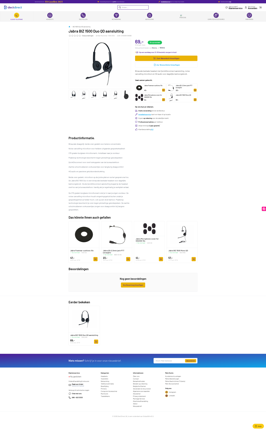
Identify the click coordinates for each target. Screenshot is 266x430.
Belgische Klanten (139, 386)
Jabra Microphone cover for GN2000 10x (153, 96)
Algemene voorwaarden (141, 391)
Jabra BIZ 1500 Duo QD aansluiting (84, 335)
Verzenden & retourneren (142, 389)
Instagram (172, 392)
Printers (183, 17)
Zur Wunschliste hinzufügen (168, 65)
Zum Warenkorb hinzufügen (168, 58)
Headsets (49, 19)
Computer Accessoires (216, 19)
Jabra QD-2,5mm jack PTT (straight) (184, 86)
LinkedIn (172, 396)
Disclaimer (137, 394)
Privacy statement (139, 396)
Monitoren (249, 19)
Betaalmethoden (139, 381)
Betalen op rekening (140, 384)
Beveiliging (149, 19)
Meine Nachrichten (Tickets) (175, 381)
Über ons (136, 376)
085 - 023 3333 (77, 397)
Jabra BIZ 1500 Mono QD (183, 95)
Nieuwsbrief (137, 406)
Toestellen (83, 19)
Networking (116, 19)
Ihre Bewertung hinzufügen (133, 285)
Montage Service (139, 399)
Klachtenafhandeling (140, 401)
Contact (136, 379)
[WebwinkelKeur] (264, 209)
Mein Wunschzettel (172, 384)
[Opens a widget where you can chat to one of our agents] (258, 426)
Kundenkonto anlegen (173, 376)
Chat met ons (77, 393)
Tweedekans (105, 396)
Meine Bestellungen (172, 379)
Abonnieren (190, 361)
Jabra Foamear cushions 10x (153, 85)
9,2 (230, 1)
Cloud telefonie (16, 19)
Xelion (135, 404)
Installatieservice (165, 1)
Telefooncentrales (107, 384)
